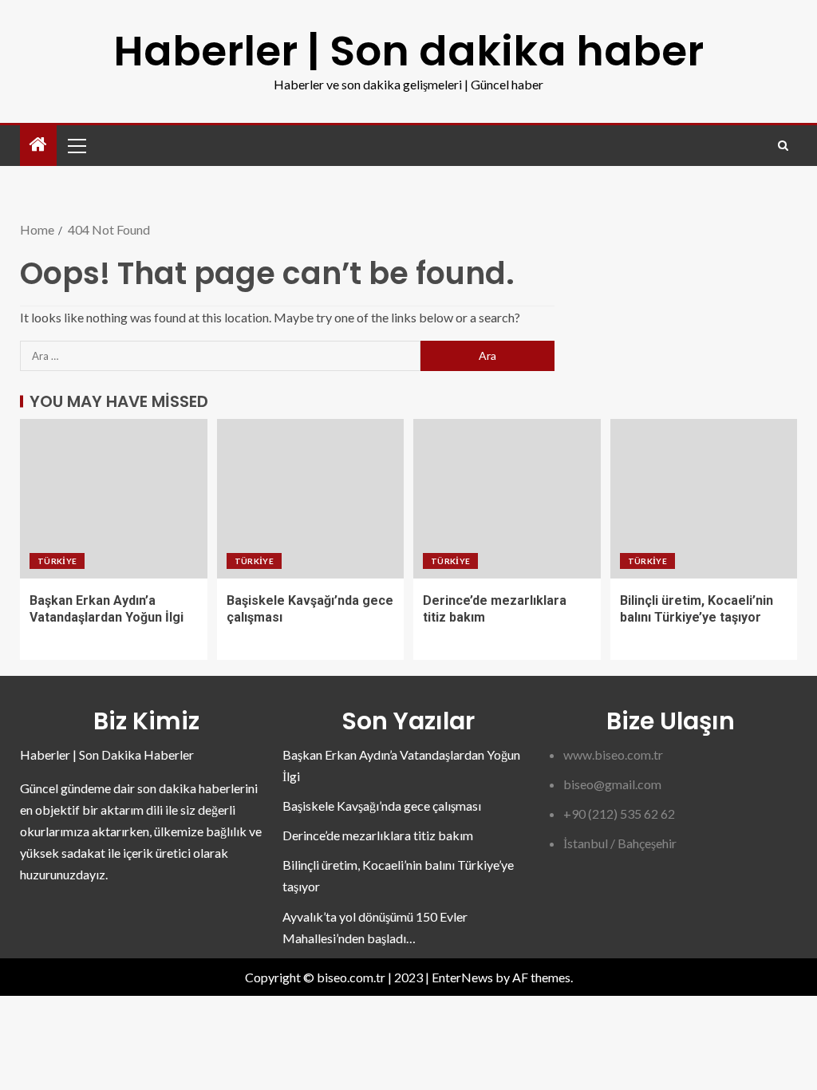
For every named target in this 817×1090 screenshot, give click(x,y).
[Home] (38, 144)
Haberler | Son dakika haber (408, 51)
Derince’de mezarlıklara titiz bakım (377, 835)
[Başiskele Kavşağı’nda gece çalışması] (311, 499)
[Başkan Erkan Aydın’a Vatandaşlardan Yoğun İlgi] (113, 499)
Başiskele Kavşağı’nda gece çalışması (381, 805)
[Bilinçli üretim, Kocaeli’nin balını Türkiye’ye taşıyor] (704, 499)
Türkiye (57, 561)
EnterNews (462, 977)
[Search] (783, 145)
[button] (76, 145)
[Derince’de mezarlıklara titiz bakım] (507, 499)
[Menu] (76, 145)
